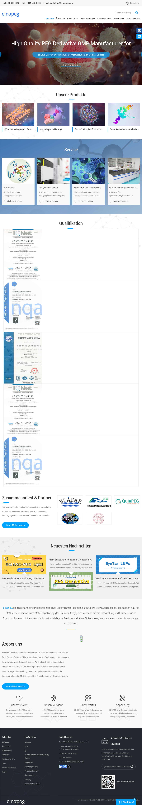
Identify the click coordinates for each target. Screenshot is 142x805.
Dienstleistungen (87, 18)
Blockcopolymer (31, 767)
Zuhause (50, 18)
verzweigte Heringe (32, 784)
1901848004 (66, 757)
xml (3, 772)
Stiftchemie (9, 187)
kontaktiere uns (133, 18)
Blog (4, 763)
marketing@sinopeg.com (74, 761)
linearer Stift (30, 775)
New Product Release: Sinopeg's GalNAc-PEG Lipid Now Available (24, 578)
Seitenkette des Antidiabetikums (124, 129)
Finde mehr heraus (14, 201)
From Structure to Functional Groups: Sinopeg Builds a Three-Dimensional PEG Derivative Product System (71, 559)
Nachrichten (119, 18)
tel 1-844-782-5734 (32, 3)
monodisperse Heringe (51, 129)
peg (26, 746)
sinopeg (28, 742)
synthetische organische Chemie (123, 187)
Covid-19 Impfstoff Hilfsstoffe (89, 129)
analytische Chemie (48, 187)
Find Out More (70, 55)
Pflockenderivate (31, 771)
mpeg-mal (29, 762)
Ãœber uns (60, 18)
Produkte (71, 19)
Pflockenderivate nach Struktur (18, 129)
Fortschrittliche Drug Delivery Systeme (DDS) (88, 187)
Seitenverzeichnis (9, 768)
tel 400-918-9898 (11, 3)
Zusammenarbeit (104, 18)
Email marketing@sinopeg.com (58, 3)
